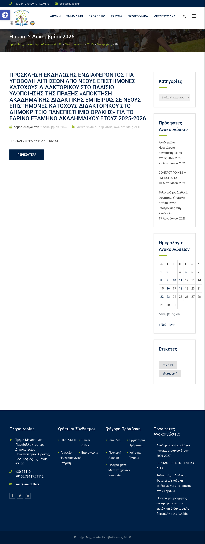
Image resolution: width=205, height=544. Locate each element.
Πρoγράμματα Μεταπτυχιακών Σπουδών (119, 470)
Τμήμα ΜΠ (74, 16)
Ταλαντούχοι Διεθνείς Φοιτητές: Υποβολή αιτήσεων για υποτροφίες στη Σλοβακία (173, 203)
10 (174, 280)
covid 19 (168, 365)
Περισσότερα (26, 154)
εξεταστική (170, 373)
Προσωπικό (96, 16)
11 (180, 280)
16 (168, 288)
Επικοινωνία (89, 452)
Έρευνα (116, 16)
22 (162, 297)
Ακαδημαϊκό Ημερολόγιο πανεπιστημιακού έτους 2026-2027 (173, 451)
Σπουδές (115, 440)
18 (180, 288)
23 (168, 297)
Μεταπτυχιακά (164, 16)
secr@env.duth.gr (70, 3)
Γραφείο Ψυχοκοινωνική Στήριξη (70, 458)
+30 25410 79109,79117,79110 (31, 3)
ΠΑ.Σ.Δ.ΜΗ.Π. (69, 440)
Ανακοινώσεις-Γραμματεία (95, 127)
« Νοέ (162, 325)
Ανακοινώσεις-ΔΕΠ (127, 127)
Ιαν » (172, 325)
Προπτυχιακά (138, 16)
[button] (5, 15)
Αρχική (55, 16)
